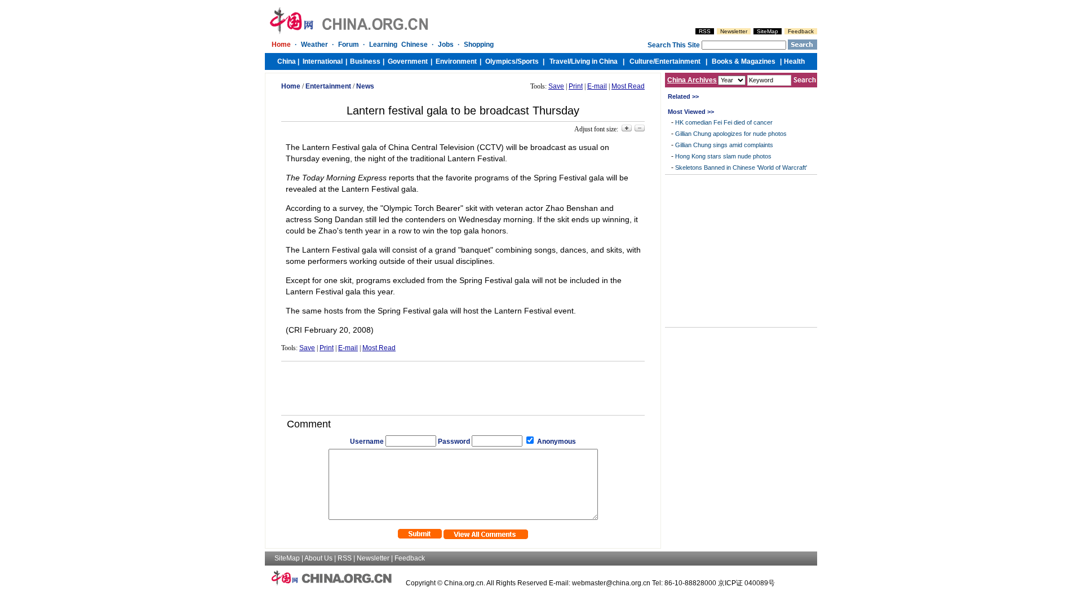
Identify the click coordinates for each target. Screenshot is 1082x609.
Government (408, 61)
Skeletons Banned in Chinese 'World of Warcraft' (741, 167)
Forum (348, 44)
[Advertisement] (463, 384)
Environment (456, 61)
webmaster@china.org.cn (611, 583)
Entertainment (677, 61)
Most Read (628, 86)
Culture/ (642, 61)
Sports (528, 61)
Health (794, 61)
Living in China (594, 61)
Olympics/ (501, 61)
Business (365, 61)
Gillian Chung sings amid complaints (724, 145)
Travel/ (560, 61)
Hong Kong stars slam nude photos (723, 156)
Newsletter (733, 31)
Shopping (479, 44)
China (286, 61)
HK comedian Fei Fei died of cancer (724, 122)
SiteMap (767, 31)
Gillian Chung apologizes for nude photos (731, 133)
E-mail (597, 86)
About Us (318, 558)
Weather (314, 44)
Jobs (446, 44)
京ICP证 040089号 (746, 583)
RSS (705, 31)
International (323, 61)
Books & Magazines (743, 61)
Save (556, 86)
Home (281, 44)
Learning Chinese (398, 44)
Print (576, 86)
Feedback (801, 31)
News (365, 86)
